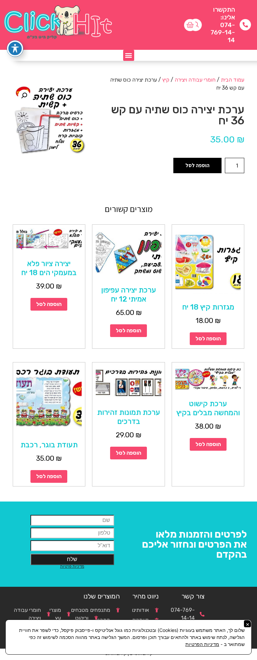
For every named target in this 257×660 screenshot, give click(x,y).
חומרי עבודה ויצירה (195, 80)
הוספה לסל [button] (208, 338)
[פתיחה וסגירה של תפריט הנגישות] (15, 48)
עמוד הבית (232, 80)
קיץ (165, 80)
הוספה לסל (197, 165)
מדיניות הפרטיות (202, 644)
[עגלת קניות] (190, 25)
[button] (128, 55)
